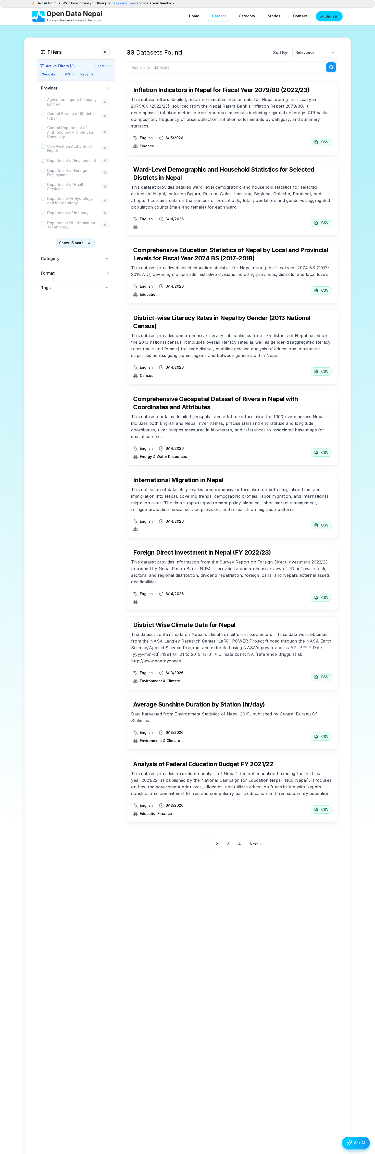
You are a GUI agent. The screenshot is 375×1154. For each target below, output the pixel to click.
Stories (274, 16)
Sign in (332, 16)
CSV (325, 142)
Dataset (219, 16)
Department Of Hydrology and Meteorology (70, 200)
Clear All (102, 66)
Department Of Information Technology (71, 225)
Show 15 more (71, 243)
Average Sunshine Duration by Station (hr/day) (199, 704)
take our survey (125, 3)
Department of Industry (68, 213)
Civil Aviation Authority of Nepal (69, 148)
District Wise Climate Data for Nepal (184, 625)
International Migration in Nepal (178, 480)
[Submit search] (331, 67)
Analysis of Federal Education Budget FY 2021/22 (203, 764)
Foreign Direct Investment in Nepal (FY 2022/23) (202, 552)
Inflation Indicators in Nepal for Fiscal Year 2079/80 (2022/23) (221, 90)
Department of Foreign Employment (67, 172)
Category (247, 16)
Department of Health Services (66, 186)
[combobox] (315, 52)
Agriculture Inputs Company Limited (72, 101)
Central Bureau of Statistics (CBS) (71, 115)
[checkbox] (43, 100)
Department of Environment (71, 160)
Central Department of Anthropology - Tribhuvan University (70, 132)
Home (194, 16)
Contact (300, 16)
